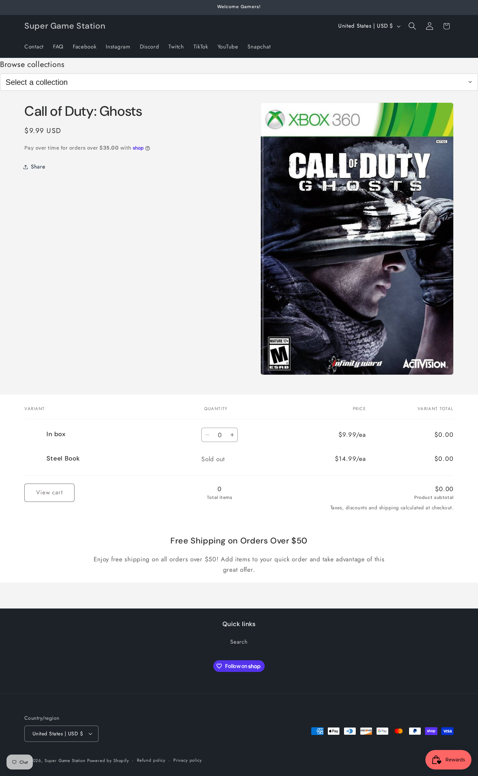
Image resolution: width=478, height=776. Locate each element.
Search (238, 642)
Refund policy (151, 760)
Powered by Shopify (108, 760)
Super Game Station (65, 760)
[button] (412, 26)
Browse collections (32, 64)
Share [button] (38, 166)
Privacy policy (187, 760)
